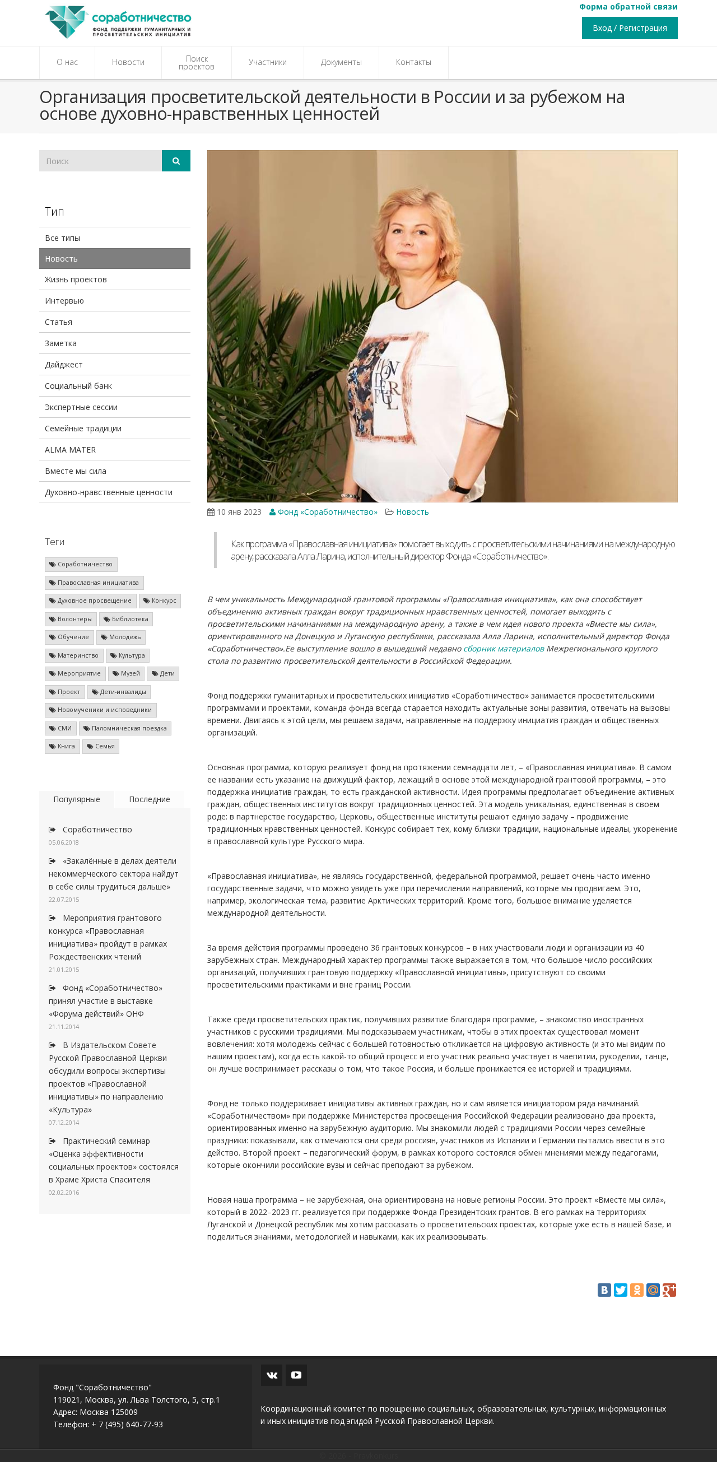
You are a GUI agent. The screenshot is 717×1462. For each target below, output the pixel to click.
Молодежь (124, 637)
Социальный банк (78, 385)
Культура (131, 655)
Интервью (64, 300)
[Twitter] (620, 1290)
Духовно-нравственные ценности (109, 492)
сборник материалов (503, 648)
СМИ (64, 728)
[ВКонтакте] (604, 1290)
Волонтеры (74, 619)
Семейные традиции (83, 428)
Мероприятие (78, 673)
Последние (149, 799)
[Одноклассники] (637, 1290)
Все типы (62, 237)
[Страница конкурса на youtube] (296, 1375)
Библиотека (129, 619)
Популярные (76, 799)
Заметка (61, 343)
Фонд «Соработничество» (327, 511)
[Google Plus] (669, 1290)
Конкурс (163, 600)
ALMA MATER (70, 449)
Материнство (77, 655)
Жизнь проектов (76, 279)
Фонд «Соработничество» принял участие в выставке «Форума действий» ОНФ (105, 1001)
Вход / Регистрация (630, 27)
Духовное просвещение (94, 600)
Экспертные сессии (81, 407)
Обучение (72, 637)
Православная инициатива (97, 582)
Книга (65, 746)
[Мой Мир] (653, 1290)
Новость (61, 258)
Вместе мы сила (75, 470)
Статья (58, 321)
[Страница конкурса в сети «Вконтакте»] (271, 1375)
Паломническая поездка (128, 728)
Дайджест (64, 364)
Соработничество (84, 564)
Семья (104, 746)
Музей (129, 673)
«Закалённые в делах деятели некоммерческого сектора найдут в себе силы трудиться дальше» (114, 873)
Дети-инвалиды (122, 692)
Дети (167, 673)
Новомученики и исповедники (104, 710)
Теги (54, 541)
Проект (68, 692)
